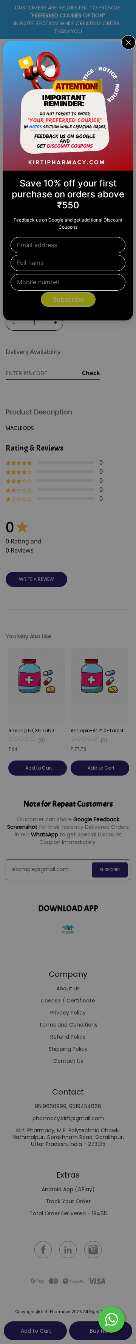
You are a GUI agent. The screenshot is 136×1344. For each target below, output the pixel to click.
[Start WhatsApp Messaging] (111, 1319)
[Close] (122, 51)
